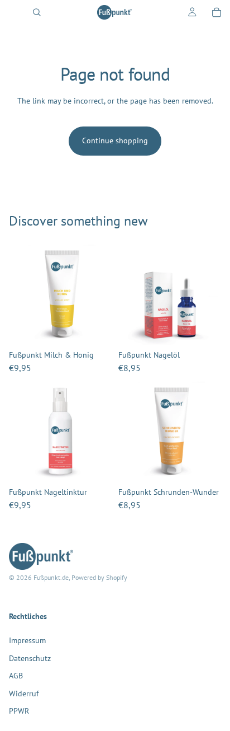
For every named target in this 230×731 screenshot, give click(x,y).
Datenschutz (30, 658)
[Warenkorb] (216, 12)
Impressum (27, 640)
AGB (16, 676)
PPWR (19, 711)
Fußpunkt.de (51, 577)
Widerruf (24, 693)
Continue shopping (115, 140)
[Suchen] (37, 12)
